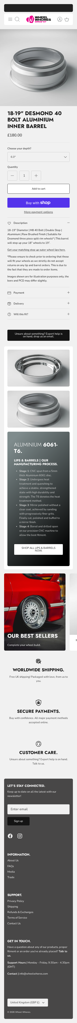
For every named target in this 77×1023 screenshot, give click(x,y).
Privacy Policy (15, 901)
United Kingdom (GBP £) (24, 1002)
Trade (10, 877)
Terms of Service (17, 918)
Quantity (12, 167)
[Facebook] (10, 836)
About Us (12, 860)
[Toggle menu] (10, 19)
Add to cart (38, 189)
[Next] (68, 8)
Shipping (12, 907)
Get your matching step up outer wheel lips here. (36, 250)
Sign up (18, 821)
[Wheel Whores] (38, 19)
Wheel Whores (22, 1012)
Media (11, 872)
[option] (38, 67)
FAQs (10, 866)
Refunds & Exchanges (20, 912)
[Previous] (9, 8)
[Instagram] (20, 836)
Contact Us (14, 923)
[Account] (57, 19)
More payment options (38, 212)
